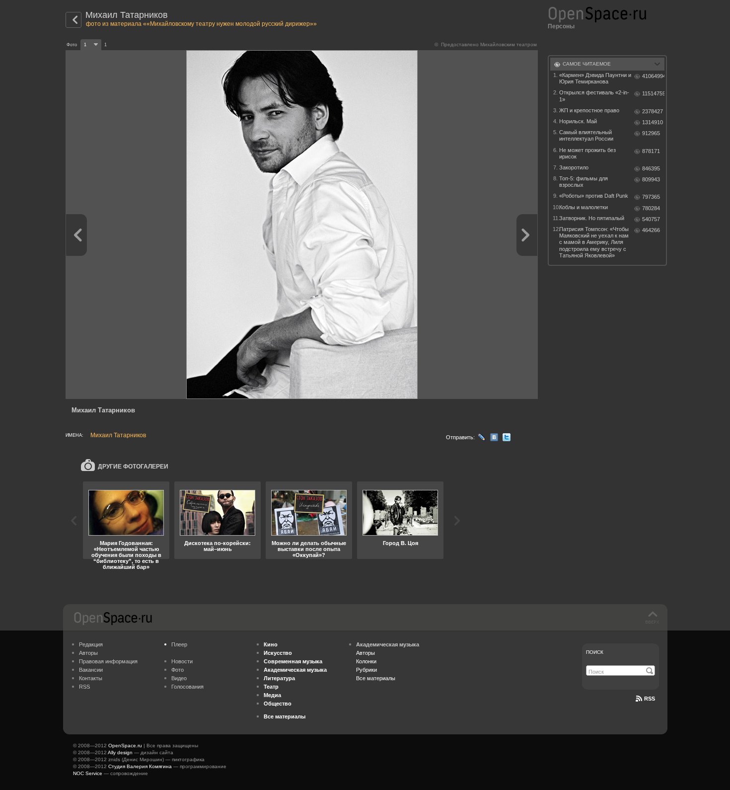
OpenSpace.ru (125, 745)
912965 (651, 133)
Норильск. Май (578, 121)
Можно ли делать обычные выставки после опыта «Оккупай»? (309, 549)
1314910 (652, 122)
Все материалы (375, 678)
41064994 (653, 76)
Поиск (594, 652)
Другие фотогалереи (133, 466)
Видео (179, 678)
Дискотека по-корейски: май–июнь (217, 546)
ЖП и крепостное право (589, 110)
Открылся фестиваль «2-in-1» (594, 95)
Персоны (561, 26)
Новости (182, 661)
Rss (649, 699)
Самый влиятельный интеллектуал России (586, 135)
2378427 (652, 111)
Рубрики (366, 670)
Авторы (88, 653)
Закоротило (573, 167)
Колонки (366, 661)
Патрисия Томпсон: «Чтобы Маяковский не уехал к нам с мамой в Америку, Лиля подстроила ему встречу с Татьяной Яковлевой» (594, 242)
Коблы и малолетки (583, 207)
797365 (651, 197)
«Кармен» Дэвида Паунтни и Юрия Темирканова (595, 78)
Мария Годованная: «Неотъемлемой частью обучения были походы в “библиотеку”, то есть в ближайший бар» (126, 555)
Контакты (90, 678)
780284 (651, 208)
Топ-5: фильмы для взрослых (583, 181)
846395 (651, 168)
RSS (84, 687)
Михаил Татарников (126, 15)
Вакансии (91, 670)
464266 (651, 230)
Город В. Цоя (400, 543)
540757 (651, 219)
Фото (177, 670)
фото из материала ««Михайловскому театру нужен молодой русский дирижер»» (201, 23)
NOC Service (87, 773)
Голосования (187, 687)
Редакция (91, 644)
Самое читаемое (587, 64)
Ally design (120, 752)
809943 (651, 179)
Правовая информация (108, 661)
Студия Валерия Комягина (140, 766)
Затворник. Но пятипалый (591, 218)
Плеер (179, 644)
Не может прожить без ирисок (587, 153)
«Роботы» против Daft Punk (593, 196)
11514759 (653, 93)
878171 (651, 151)
